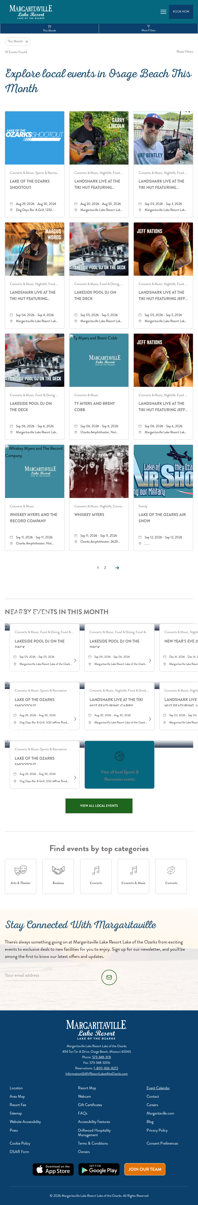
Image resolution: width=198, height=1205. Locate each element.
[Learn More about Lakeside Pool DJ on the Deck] (74, 660)
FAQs (82, 1113)
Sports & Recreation (39, 729)
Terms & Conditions (93, 1143)
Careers (152, 1105)
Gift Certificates (90, 1105)
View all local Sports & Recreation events (120, 775)
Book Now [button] (181, 12)
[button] (99, 805)
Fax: (86, 1062)
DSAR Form (19, 1151)
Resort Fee (18, 1105)
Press (14, 1130)
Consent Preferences (162, 1143)
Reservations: (84, 1068)
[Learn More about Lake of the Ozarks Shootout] (74, 719)
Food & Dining (30, 612)
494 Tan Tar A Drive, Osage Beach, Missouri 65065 (96, 1051)
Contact (153, 1096)
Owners (84, 1151)
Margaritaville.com (160, 1113)
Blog (150, 1121)
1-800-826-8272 (106, 1068)
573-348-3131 (101, 1057)
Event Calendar (158, 1088)
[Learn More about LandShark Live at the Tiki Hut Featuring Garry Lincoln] (149, 719)
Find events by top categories (99, 848)
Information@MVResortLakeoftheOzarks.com (96, 1073)
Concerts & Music (35, 671)
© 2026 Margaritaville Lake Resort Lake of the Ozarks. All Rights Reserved (99, 1195)
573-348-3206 (100, 1062)
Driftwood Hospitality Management (94, 1133)
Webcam (84, 1096)
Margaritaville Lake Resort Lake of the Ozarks (97, 1046)
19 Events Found (16, 52)
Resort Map (87, 1088)
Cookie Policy (20, 1143)
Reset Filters (185, 51)
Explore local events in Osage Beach (98, 83)
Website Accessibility (25, 1121)
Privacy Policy (157, 1130)
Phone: (87, 1057)
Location (16, 1088)
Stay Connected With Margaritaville (80, 926)
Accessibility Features (94, 1121)
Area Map (17, 1096)
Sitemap (16, 1113)
